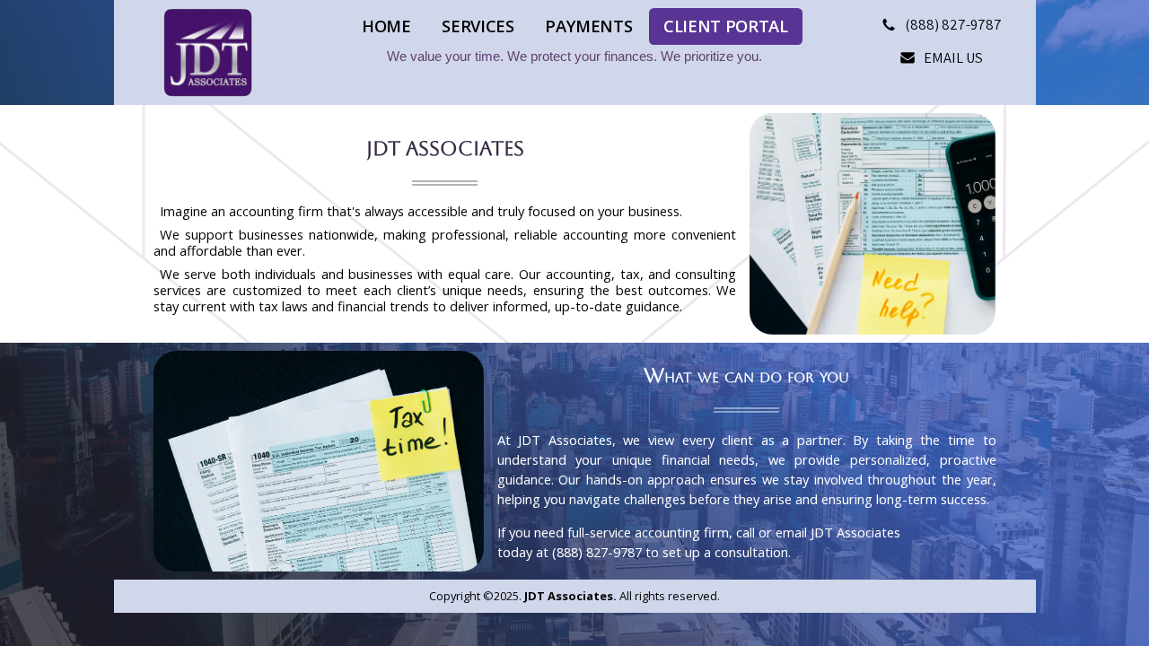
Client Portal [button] (725, 25)
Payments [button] (588, 25)
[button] (942, 24)
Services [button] (477, 25)
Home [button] (386, 25)
